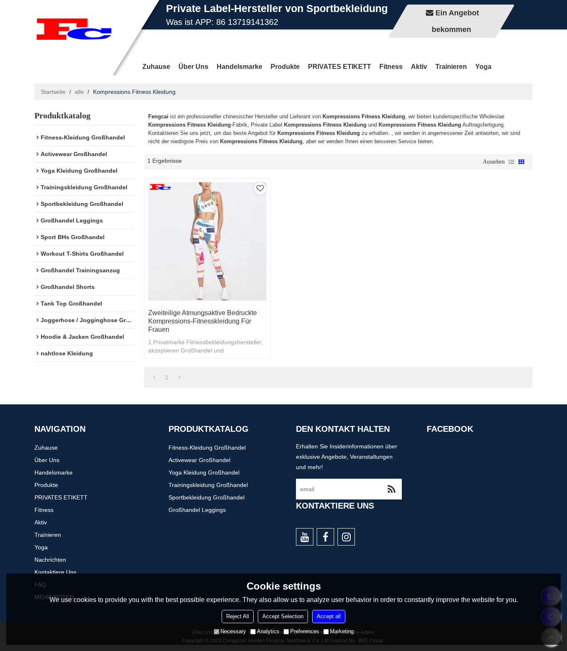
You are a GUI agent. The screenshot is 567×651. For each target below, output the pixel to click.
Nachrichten (50, 559)
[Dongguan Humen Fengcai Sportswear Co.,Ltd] (73, 29)
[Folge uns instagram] (346, 537)
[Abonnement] (391, 489)
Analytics (268, 631)
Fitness (391, 66)
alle (79, 91)
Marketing (342, 631)
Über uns (193, 66)
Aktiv (419, 66)
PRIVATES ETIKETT (339, 66)
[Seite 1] (154, 377)
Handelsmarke (239, 66)
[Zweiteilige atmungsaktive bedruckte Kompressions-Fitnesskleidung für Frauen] (207, 241)
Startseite (53, 91)
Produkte (285, 66)
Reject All (237, 616)
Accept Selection (282, 616)
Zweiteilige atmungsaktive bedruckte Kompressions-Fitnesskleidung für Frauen (202, 321)
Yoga (483, 66)
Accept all (329, 616)
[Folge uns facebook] (325, 537)
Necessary (233, 631)
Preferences (304, 631)
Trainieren (451, 66)
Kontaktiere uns (55, 572)
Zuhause (156, 66)
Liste (511, 162)
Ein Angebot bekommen (455, 21)
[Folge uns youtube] (304, 537)
